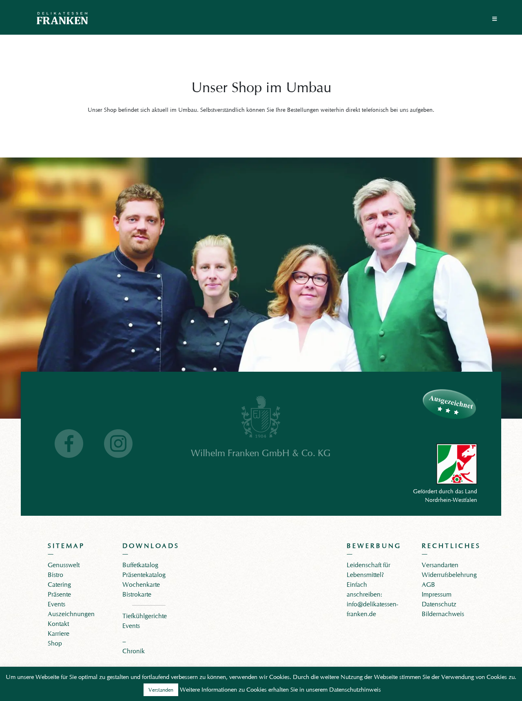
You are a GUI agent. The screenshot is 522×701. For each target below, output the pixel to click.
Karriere (58, 633)
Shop (55, 643)
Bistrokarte (136, 594)
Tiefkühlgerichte (144, 616)
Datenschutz (439, 604)
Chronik (133, 651)
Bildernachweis (443, 614)
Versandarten (440, 565)
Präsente (59, 594)
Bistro (55, 575)
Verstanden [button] (160, 689)
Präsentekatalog (144, 575)
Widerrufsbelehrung (449, 575)
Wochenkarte (141, 584)
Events (56, 604)
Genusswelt (64, 565)
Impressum (436, 594)
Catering (59, 584)
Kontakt (58, 624)
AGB (428, 584)
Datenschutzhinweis (355, 689)
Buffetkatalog (140, 565)
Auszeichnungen (71, 614)
